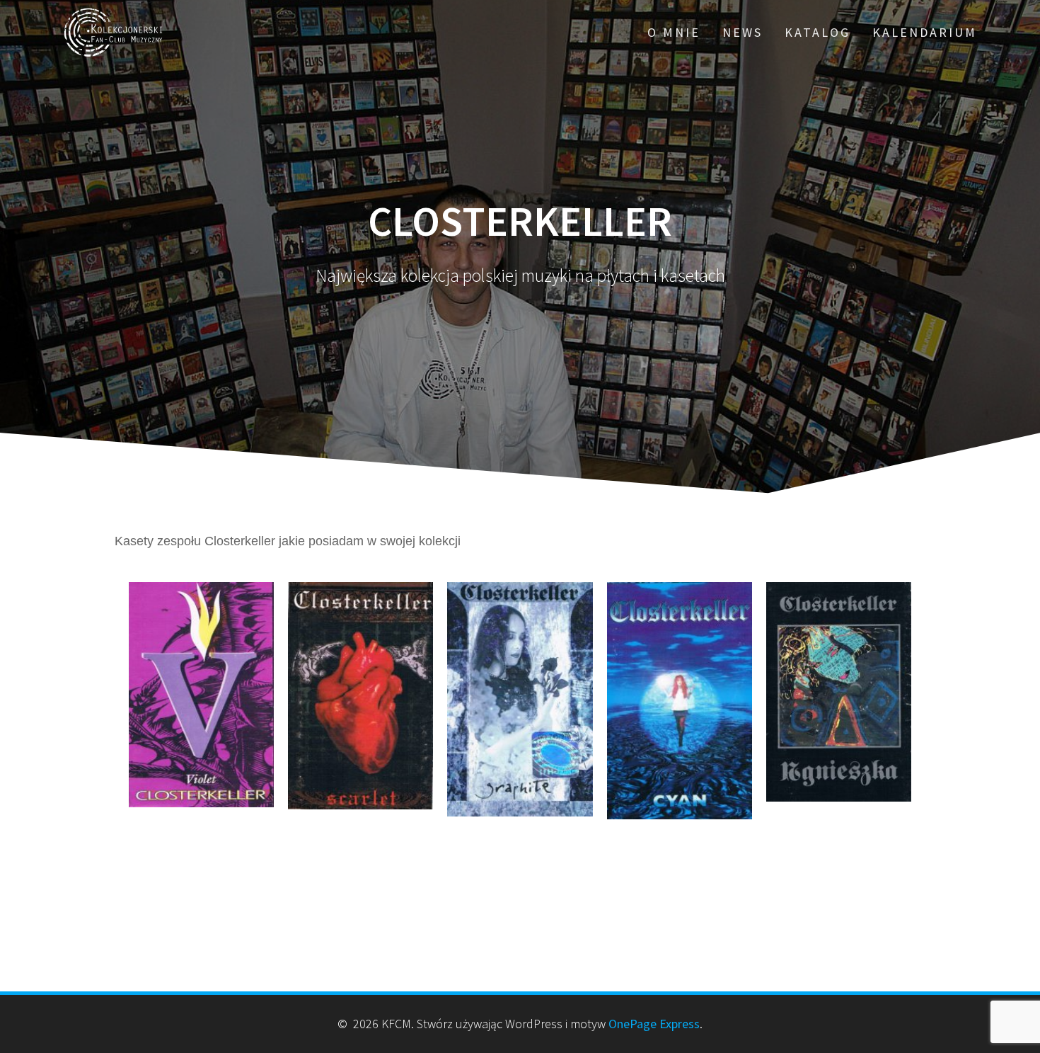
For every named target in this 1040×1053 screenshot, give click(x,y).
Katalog (817, 32)
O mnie (673, 32)
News (742, 32)
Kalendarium (924, 32)
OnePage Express (654, 1023)
